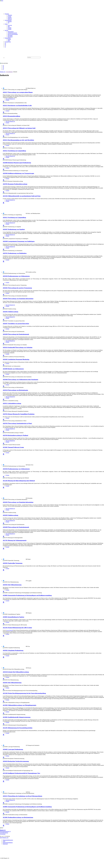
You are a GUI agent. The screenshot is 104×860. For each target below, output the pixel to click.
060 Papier (28, 559)
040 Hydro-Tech (29, 464)
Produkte (7, 13)
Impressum (5, 843)
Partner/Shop (8, 38)
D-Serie (9, 16)
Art (8, 22)
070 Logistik (28, 580)
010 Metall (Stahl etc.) (31, 88)
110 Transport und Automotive (32, 745)
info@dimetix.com (4, 837)
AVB (4, 841)
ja (5, 46)
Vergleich (10, 15)
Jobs (9, 26)
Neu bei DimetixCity (10, 98)
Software (10, 19)
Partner (9, 39)
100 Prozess (28, 668)
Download (10, 36)
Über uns (10, 25)
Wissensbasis (11, 31)
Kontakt (9, 29)
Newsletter (10, 35)
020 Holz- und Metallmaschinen (33, 213)
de (5, 44)
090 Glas (28, 646)
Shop (9, 40)
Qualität (9, 27)
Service (6, 30)
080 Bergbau (29, 613)
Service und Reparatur (13, 34)
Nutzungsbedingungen (8, 840)
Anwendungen (8, 20)
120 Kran (28, 792)
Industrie (10, 21)
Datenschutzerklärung (8, 842)
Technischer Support (12, 32)
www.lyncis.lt (9, 630)
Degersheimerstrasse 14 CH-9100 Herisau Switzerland (5, 832)
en (5, 43)
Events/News (8, 41)
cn (5, 45)
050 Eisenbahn (29, 498)
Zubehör (10, 17)
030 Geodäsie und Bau (31, 272)
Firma (6, 24)
